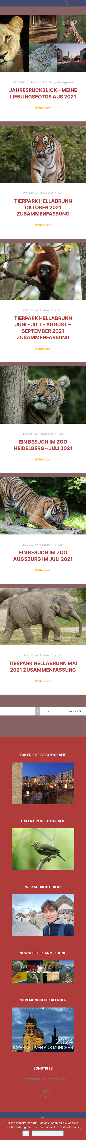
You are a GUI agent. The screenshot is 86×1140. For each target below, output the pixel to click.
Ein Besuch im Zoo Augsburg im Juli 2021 (43, 556)
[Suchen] (66, 3)
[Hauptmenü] (74, 3)
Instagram (43, 1091)
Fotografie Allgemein (61, 82)
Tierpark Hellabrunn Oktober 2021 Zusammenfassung (43, 207)
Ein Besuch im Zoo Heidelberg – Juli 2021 (43, 445)
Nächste (75, 711)
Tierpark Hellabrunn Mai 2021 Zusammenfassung (43, 666)
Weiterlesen (43, 108)
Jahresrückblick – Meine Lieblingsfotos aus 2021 (43, 93)
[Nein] (81, 1129)
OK (26, 1133)
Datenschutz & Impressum (43, 1079)
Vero (43, 1097)
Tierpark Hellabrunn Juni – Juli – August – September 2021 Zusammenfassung (43, 327)
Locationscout (43, 1085)
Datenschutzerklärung (47, 1133)
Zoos (60, 193)
